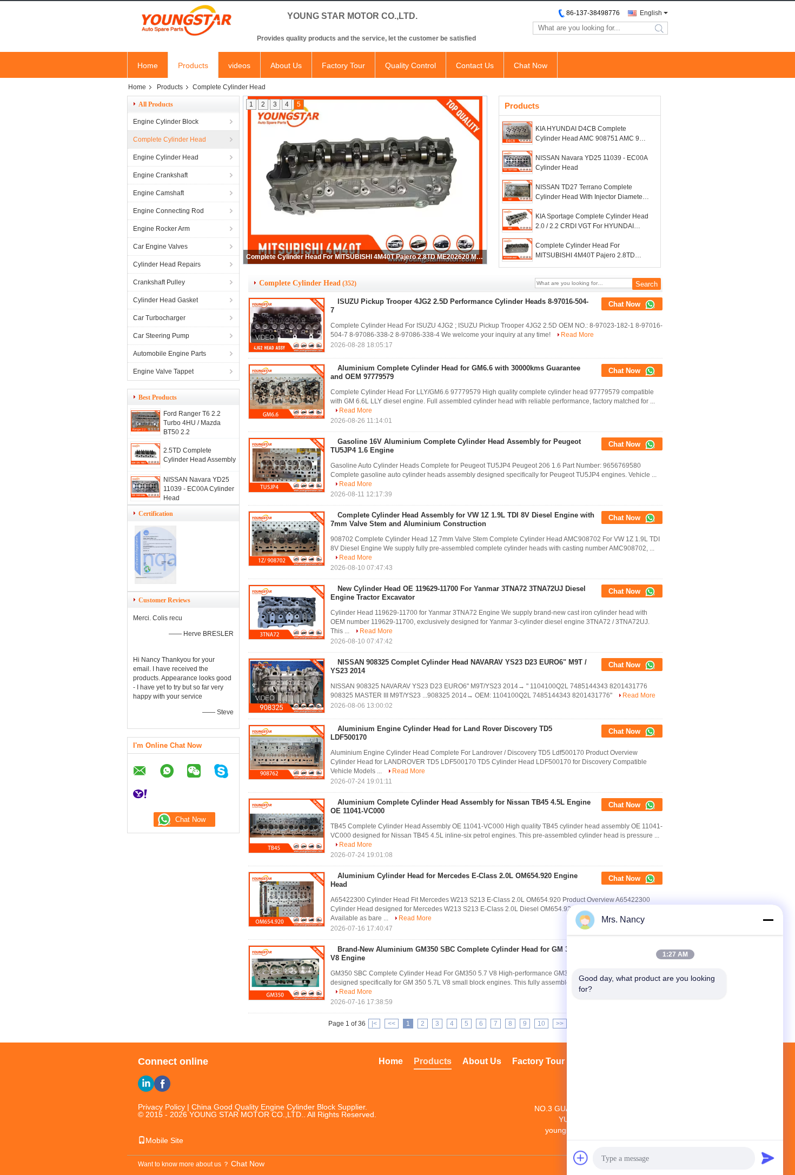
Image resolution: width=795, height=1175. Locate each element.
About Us (286, 65)
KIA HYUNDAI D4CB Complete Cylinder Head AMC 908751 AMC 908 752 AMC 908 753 (591, 134)
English (651, 13)
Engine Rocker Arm (161, 229)
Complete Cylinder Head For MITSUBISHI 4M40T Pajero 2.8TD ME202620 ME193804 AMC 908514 (365, 257)
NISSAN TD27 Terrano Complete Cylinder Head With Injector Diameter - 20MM (591, 192)
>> (560, 1023)
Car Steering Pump (161, 336)
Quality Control (410, 65)
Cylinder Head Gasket (165, 300)
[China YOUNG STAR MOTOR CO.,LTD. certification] (155, 582)
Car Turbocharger (159, 318)
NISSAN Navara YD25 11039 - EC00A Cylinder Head (198, 489)
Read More (577, 334)
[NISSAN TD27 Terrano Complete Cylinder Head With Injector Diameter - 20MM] (517, 191)
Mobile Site (164, 1140)
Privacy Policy (161, 1107)
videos (239, 65)
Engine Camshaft (158, 193)
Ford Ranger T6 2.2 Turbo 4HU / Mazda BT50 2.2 (192, 423)
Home (147, 65)
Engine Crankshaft (160, 175)
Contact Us (475, 65)
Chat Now (530, 65)
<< (391, 1023)
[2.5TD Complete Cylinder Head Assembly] (145, 462)
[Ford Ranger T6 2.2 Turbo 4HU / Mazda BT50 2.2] (145, 429)
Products (193, 65)
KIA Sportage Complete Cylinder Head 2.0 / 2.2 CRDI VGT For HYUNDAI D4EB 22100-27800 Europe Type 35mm (591, 222)
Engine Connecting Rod (168, 211)
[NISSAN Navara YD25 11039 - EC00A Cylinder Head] (145, 495)
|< (374, 1023)
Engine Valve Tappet (163, 371)
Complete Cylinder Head (169, 139)
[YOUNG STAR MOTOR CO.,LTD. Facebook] (162, 1083)
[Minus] (767, 919)
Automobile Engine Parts (169, 353)
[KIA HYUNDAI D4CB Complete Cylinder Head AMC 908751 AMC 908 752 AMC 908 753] (517, 133)
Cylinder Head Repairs (167, 264)
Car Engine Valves (160, 246)
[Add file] (580, 1158)
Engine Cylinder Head (165, 157)
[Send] (768, 1158)
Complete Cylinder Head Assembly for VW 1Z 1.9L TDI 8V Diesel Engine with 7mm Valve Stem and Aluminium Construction (462, 519)
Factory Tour (343, 65)
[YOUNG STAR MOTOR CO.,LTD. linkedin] (146, 1083)
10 (541, 1023)
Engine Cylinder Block (165, 121)
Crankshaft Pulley (159, 282)
